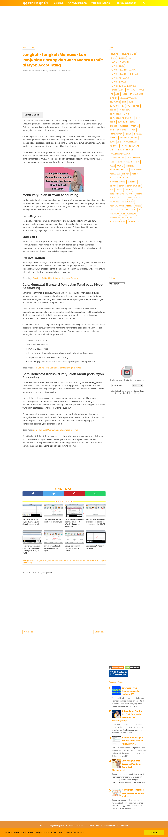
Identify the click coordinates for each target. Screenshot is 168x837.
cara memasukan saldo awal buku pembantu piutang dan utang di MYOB (32, 549)
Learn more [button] (79, 832)
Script (121, 186)
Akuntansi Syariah (118, 82)
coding (113, 110)
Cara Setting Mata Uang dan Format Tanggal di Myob (57, 368)
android (113, 90)
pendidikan (130, 166)
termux (129, 206)
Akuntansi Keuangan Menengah (124, 74)
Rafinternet (35, 3)
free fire (134, 126)
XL (131, 218)
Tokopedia (114, 210)
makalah (120, 150)
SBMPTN (113, 186)
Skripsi (139, 194)
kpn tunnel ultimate (130, 146)
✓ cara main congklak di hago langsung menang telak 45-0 (133, 793)
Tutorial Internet (86, 9)
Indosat (127, 134)
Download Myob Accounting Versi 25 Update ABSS (131, 691)
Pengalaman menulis (119, 170)
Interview (124, 138)
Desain (112, 122)
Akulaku (113, 62)
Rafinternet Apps (117, 182)
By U (128, 106)
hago (133, 130)
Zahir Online (133, 222)
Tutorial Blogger (126, 3)
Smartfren (114, 198)
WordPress (115, 218)
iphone (134, 138)
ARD (111, 94)
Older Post (99, 632)
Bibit (124, 102)
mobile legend (133, 158)
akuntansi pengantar (119, 78)
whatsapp (114, 214)
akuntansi (124, 62)
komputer (114, 146)
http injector (116, 134)
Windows (131, 214)
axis (117, 94)
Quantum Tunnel (124, 178)
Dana (138, 118)
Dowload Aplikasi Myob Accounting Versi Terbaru (55, 278)
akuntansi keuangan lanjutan (123, 70)
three (138, 206)
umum (133, 210)
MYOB (112, 162)
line (111, 150)
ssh (130, 198)
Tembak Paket (128, 202)
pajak (112, 166)
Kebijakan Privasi (76, 826)
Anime (121, 90)
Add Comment (67, 71)
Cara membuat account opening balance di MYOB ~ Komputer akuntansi (74, 523)
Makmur (129, 150)
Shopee (118, 190)
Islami (112, 142)
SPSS (124, 198)
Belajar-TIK (115, 102)
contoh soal (124, 110)
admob (113, 58)
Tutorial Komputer (112, 9)
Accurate (114, 54)
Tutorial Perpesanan (88, 14)
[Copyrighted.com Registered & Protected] (116, 668)
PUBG (112, 178)
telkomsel (114, 202)
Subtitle (138, 198)
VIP (140, 210)
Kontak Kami (94, 826)
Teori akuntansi (117, 206)
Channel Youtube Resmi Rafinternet (45, 26)
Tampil (36, 115)
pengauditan (136, 170)
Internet (113, 138)
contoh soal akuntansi (120, 114)
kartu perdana (130, 142)
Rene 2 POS (132, 182)
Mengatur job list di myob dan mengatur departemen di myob (31, 521)
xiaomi (125, 218)
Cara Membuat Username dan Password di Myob (55, 430)
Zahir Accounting (117, 222)
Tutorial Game (62, 9)
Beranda (58, 3)
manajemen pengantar (120, 154)
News (119, 162)
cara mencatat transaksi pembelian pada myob (53, 520)
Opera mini (128, 162)
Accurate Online (128, 54)
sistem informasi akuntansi (122, 194)
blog (131, 102)
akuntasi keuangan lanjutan (123, 86)
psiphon (135, 174)
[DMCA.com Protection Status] (132, 668)
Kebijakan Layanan (56, 826)
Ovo (137, 162)
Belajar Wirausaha (128, 98)
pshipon (125, 174)
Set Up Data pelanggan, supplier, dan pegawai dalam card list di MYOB (95, 521)
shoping (128, 190)
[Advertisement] (64, 92)
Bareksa (113, 98)
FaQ (41, 826)
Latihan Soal (114, 20)
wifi (123, 214)
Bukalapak (114, 106)
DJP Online (122, 122)
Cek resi (136, 106)
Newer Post (28, 632)
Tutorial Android (77, 3)
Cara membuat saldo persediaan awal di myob (52, 548)
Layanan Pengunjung (81, 26)
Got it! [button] (154, 833)
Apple (141, 90)
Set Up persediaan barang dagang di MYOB (72, 548)
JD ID (119, 142)
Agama (131, 58)
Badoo (124, 94)
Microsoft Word (117, 158)
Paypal (120, 166)
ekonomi (113, 126)
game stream (122, 130)
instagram (138, 134)
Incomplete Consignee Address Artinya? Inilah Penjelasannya (132, 740)
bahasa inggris (136, 94)
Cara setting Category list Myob (95, 547)
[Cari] (144, 2)
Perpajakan (115, 174)
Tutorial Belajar (100, 3)
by (123, 106)
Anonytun (131, 90)
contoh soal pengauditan (121, 118)
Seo (111, 190)
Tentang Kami (109, 826)
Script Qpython (134, 186)
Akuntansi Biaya (117, 66)
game (112, 130)
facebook (124, 126)
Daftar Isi (124, 826)
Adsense (122, 58)
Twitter (124, 210)
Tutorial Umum (115, 14)
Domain (133, 122)
